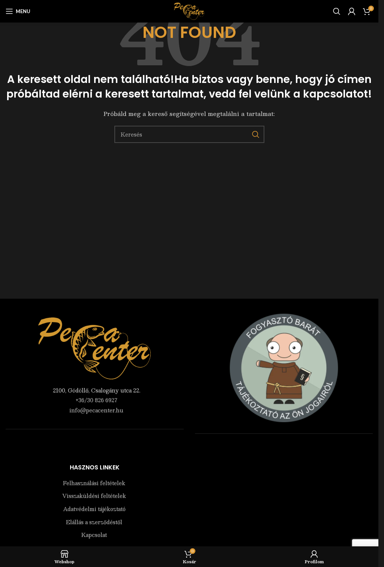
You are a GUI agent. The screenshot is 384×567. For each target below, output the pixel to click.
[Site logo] (189, 10)
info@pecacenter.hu (96, 410)
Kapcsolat (94, 535)
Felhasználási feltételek (94, 483)
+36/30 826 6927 (96, 400)
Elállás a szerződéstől (94, 522)
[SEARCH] (255, 134)
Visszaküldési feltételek (94, 496)
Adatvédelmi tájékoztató (94, 509)
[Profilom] (351, 11)
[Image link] (94, 347)
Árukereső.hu (284, 449)
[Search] (336, 11)
